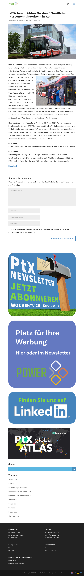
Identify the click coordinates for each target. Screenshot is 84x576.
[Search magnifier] (74, 469)
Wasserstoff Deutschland (19, 492)
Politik (11, 483)
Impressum (12, 560)
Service (11, 508)
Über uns (11, 548)
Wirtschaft (13, 479)
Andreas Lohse (17, 20)
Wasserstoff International (19, 496)
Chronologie (13, 516)
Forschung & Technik (17, 487)
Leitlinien (11, 550)
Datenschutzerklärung (16, 563)
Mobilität (37, 20)
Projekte (12, 504)
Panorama (12, 512)
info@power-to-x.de (52, 537)
